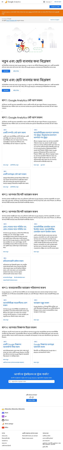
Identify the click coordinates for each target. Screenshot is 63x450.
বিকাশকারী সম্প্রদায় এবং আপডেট (30, 435)
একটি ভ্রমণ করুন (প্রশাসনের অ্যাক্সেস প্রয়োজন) (13, 362)
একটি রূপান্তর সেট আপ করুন (14, 174)
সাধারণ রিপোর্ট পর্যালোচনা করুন (10, 280)
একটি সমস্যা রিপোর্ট (6, 445)
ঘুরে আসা (43, 165)
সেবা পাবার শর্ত (46, 440)
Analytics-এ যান (55, 6)
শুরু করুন (6, 71)
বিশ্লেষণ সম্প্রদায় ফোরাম (27, 438)
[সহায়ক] (30, 397)
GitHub (30, 12)
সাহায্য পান (4, 443)
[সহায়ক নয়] (33, 397)
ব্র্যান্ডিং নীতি (45, 446)
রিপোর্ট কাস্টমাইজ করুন (19, 277)
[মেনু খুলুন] (2, 2)
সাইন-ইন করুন (57, 1)
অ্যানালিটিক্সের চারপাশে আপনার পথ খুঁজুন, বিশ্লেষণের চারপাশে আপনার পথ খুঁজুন (46, 135)
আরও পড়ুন (5, 165)
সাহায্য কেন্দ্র (4, 435)
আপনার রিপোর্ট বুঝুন (7, 277)
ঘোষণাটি (57, 12)
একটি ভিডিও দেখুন (14, 165)
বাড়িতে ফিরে (16, 71)
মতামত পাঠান (31, 400)
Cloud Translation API (11, 20)
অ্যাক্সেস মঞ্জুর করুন (41, 303)
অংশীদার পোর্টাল (46, 435)
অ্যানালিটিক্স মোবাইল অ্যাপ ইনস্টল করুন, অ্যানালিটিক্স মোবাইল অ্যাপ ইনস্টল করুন (45, 229)
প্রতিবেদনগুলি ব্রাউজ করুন (13, 261)
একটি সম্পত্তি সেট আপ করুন (14, 133)
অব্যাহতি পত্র (5, 440)
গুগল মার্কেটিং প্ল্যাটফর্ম (48, 438)
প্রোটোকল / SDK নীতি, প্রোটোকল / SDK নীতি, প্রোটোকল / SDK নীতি (52, 444)
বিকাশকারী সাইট (6, 438)
